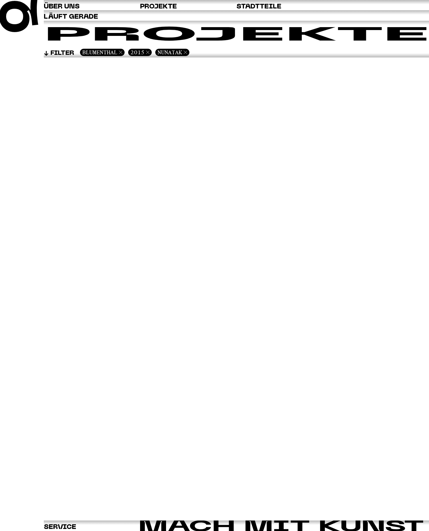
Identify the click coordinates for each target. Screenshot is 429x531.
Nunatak (170, 52)
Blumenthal (99, 52)
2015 (137, 52)
